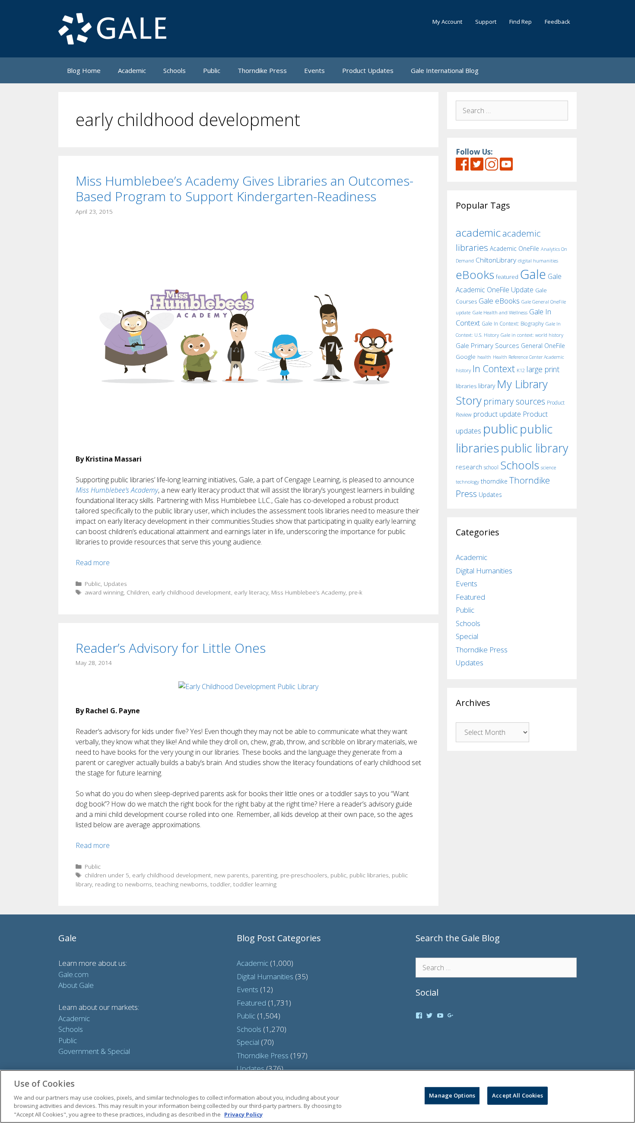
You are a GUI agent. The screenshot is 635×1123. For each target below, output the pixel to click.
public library (534, 448)
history (463, 370)
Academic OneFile (514, 248)
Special (467, 636)
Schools (174, 70)
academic (478, 232)
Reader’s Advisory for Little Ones (171, 648)
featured (507, 277)
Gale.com (73, 974)
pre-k (355, 592)
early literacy (251, 592)
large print (543, 369)
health (484, 357)
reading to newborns (123, 884)
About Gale (76, 985)
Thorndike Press (262, 70)
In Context (494, 368)
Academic (132, 70)
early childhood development (191, 592)
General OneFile (543, 346)
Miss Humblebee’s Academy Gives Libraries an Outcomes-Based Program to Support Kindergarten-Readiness (244, 188)
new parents (231, 875)
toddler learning (254, 884)
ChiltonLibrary (496, 260)
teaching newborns (181, 884)
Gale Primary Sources (487, 345)
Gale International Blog (445, 70)
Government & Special (94, 1051)
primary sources (514, 401)
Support (485, 21)
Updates (115, 583)
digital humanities (538, 260)
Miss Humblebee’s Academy (308, 592)
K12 (521, 370)
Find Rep (520, 21)
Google (466, 357)
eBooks (475, 274)
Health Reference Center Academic (528, 357)
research (469, 466)
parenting (264, 875)
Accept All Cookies (517, 1095)
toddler (220, 884)
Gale (533, 274)
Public (211, 70)
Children (138, 592)
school (491, 467)
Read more (93, 562)
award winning (104, 592)
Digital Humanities (484, 571)
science (548, 467)
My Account (447, 21)
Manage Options (452, 1095)
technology (467, 481)
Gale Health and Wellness (499, 312)
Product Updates (368, 70)
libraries (466, 386)
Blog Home (84, 70)
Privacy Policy (243, 1114)
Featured (470, 597)
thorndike (494, 481)
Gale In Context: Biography (513, 323)
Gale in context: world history (532, 335)
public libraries (369, 875)
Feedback (557, 21)
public (338, 875)
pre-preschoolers (303, 875)
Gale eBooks (499, 301)
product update (497, 414)
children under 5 (107, 875)
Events (314, 70)
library (486, 386)
